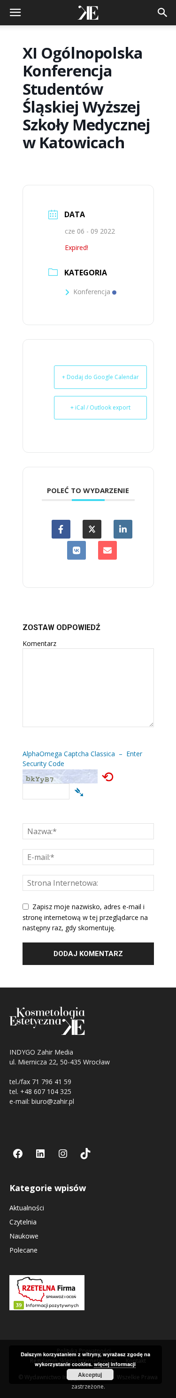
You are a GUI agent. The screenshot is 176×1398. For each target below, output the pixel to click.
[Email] (107, 550)
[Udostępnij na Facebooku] (61, 529)
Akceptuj (90, 1374)
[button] (15, 12)
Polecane (23, 1250)
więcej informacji (115, 1364)
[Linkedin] (123, 529)
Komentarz (39, 643)
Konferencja (91, 291)
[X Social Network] (92, 529)
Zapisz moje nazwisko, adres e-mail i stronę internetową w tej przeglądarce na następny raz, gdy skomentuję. (85, 917)
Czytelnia (23, 1221)
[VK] (76, 550)
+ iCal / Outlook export (100, 407)
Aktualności (26, 1207)
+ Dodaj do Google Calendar (100, 377)
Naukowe (23, 1235)
